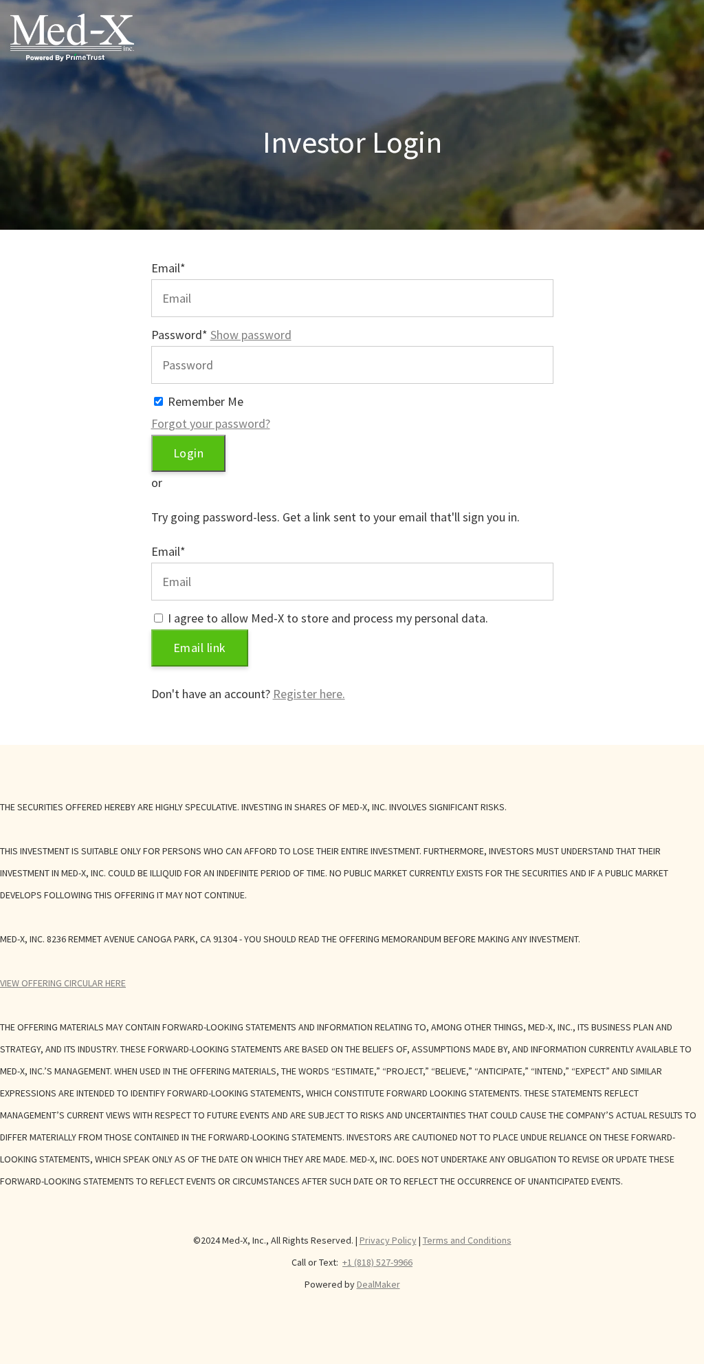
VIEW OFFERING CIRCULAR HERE (63, 983)
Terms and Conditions (467, 1240)
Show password (251, 335)
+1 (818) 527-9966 (377, 1262)
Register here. (309, 694)
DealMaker (378, 1284)
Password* (179, 335)
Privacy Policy (388, 1240)
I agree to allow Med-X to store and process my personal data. (328, 618)
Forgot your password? (210, 423)
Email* (168, 268)
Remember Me (205, 401)
